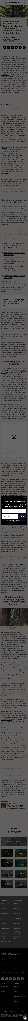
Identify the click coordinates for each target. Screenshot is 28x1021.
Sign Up (22, 516)
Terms (17, 520)
